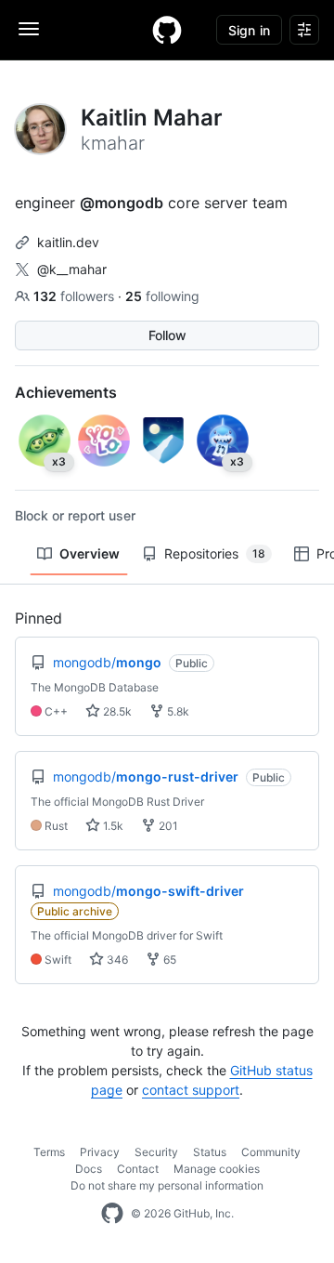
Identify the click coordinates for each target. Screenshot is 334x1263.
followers (75, 296)
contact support (190, 1090)
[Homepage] (167, 30)
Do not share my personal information (167, 1185)
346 (116, 960)
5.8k (176, 711)
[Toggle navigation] (29, 29)
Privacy (100, 1152)
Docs (88, 1169)
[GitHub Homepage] (112, 1214)
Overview (89, 553)
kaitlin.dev (68, 242)
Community (271, 1152)
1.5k (111, 826)
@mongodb (121, 202)
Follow (167, 335)
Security (156, 1152)
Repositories (214, 553)
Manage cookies (216, 1169)
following (162, 296)
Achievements (66, 392)
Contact (138, 1169)
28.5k (116, 711)
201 (167, 826)
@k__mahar (72, 269)
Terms (49, 1152)
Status (209, 1152)
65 (168, 960)
